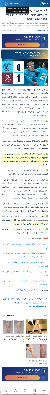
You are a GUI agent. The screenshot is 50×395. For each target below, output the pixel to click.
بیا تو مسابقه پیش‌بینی (37, 306)
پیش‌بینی (35, 393)
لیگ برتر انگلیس (21, 290)
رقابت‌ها (6, 393)
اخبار (44, 393)
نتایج (25, 393)
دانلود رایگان (22, 44)
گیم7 (15, 393)
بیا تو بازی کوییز (9, 299)
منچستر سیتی (34, 290)
